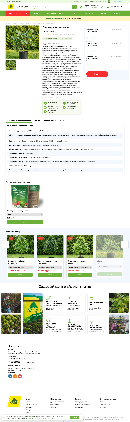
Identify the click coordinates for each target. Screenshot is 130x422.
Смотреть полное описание (51, 98)
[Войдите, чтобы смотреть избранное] (102, 6)
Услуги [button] (74, 13)
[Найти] (74, 7)
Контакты (103, 1)
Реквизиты (53, 407)
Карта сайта (71, 421)
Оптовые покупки (94, 1)
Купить (97, 74)
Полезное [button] (89, 13)
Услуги (78, 399)
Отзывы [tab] (37, 121)
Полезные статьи (105, 404)
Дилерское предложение (34, 410)
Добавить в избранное (51, 44)
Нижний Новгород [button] (15, 1)
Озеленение (79, 407)
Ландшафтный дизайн (82, 404)
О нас (85, 1)
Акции (103, 13)
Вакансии (29, 407)
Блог (27, 412)
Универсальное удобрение (19, 211)
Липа (99, 261)
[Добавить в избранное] (41, 187)
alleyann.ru (14, 409)
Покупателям (56, 399)
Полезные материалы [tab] (54, 121)
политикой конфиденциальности (39, 418)
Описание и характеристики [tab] (19, 121)
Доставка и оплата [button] (54, 13)
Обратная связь (55, 404)
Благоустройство (81, 402)
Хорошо (74, 417)
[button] (115, 1)
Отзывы (28, 402)
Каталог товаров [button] (19, 13)
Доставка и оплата (76, 1)
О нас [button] (35, 13)
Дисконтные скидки (57, 402)
